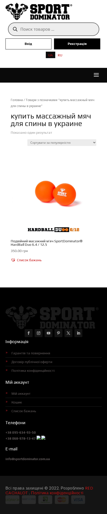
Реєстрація (77, 44)
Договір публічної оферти (31, 362)
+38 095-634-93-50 (20, 432)
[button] (26, 260)
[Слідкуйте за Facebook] (29, 333)
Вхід (28, 44)
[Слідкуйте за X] (68, 333)
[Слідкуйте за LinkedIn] (78, 333)
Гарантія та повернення (30, 353)
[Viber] (39, 438)
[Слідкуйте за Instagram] (39, 333)
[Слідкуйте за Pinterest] (58, 333)
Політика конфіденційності (32, 371)
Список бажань (23, 411)
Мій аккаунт (21, 393)
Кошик (16, 402)
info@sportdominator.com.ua (27, 459)
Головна (17, 100)
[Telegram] (43, 438)
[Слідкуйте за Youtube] (49, 333)
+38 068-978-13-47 (20, 438)
